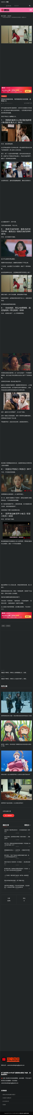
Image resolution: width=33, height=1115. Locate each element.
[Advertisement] (16, 68)
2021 (18, 865)
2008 (18, 839)
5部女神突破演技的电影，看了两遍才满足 (14, 880)
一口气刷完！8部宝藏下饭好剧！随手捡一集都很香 (16, 875)
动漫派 (4, 1104)
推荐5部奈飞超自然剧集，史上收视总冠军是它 (12, 803)
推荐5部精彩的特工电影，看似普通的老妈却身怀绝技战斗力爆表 (16, 715)
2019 (18, 846)
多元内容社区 (6, 1101)
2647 (28, 103)
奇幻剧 (8, 625)
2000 (18, 833)
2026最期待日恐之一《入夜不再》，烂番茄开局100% (17, 850)
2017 (18, 888)
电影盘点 (4, 96)
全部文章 (9, 15)
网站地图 (9, 5)
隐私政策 (21, 1113)
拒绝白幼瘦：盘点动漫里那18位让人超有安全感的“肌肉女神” (15, 774)
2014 (15, 882)
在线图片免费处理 (7, 1098)
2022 (18, 871)
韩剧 (3, 625)
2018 (17, 851)
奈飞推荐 (4, 15)
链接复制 (9, 815)
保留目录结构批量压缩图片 (9, 1094)
